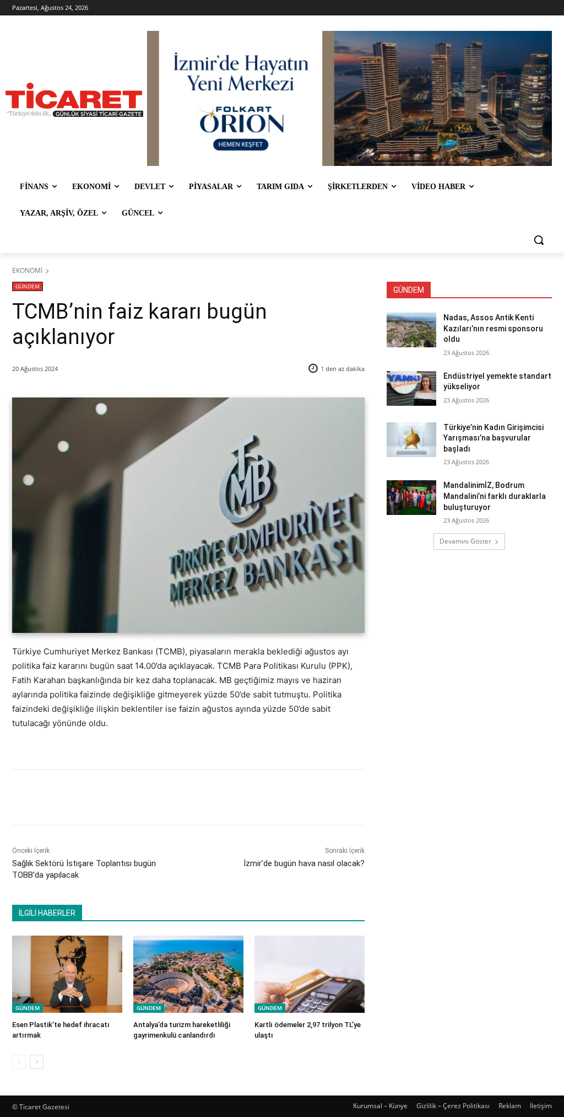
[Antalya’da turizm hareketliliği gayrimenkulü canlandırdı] (188, 974)
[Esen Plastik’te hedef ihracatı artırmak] (67, 974)
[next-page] (37, 1062)
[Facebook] (90, 797)
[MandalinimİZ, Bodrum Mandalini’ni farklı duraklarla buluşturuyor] (411, 497)
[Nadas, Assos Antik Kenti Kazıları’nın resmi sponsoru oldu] (411, 330)
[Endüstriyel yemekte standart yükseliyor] (411, 388)
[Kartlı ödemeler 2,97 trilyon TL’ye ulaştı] (309, 974)
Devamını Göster (465, 541)
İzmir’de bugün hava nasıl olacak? (304, 863)
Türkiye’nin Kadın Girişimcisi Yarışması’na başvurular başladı (493, 438)
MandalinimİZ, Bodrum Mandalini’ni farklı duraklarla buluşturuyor (494, 496)
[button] (538, 240)
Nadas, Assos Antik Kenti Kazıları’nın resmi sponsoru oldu (493, 328)
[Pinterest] (140, 797)
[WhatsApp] (166, 797)
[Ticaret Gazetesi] (74, 100)
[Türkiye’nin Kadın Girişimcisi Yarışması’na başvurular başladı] (411, 439)
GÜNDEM (27, 286)
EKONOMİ (27, 270)
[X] (115, 797)
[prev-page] (19, 1062)
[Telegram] (191, 797)
